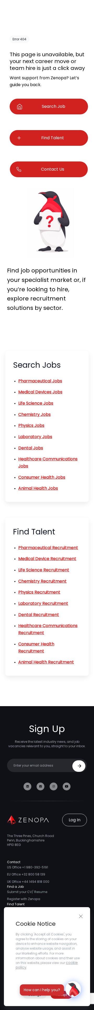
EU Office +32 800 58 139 (26, 874)
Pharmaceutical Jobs (40, 381)
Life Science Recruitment (43, 570)
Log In (74, 820)
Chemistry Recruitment (42, 581)
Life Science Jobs (35, 403)
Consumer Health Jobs (41, 477)
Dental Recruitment (38, 615)
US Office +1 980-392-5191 (27, 867)
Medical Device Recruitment (47, 559)
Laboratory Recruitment (43, 603)
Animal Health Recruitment (46, 662)
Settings (34, 994)
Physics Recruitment (39, 592)
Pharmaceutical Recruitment (48, 548)
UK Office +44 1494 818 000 (28, 881)
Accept (61, 994)
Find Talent (52, 138)
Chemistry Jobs (34, 414)
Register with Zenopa (23, 899)
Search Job (53, 106)
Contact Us (52, 169)
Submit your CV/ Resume (27, 892)
